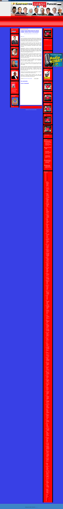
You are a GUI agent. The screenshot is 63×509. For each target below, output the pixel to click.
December (47, 181)
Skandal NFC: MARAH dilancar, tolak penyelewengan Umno (47, 369)
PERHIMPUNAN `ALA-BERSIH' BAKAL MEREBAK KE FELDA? (47, 406)
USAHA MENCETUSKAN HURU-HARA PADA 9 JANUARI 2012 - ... (47, 226)
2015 (46, 176)
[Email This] (34, 78)
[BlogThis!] (35, 78)
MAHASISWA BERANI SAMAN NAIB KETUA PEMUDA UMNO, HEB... (47, 270)
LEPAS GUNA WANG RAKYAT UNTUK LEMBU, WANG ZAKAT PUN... (47, 287)
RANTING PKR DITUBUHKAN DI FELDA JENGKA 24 (47, 345)
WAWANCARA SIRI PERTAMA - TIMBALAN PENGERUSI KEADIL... (47, 293)
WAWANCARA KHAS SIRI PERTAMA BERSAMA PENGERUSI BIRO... (47, 255)
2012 (46, 179)
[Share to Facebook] (37, 78)
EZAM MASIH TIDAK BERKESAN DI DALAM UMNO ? (47, 250)
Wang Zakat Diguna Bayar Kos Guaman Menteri (31, 33)
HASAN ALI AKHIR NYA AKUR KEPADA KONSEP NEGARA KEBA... (47, 264)
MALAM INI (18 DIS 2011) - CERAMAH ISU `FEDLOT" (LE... (47, 339)
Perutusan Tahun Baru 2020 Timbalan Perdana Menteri (48, 157)
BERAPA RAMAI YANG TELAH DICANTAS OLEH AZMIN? (47, 221)
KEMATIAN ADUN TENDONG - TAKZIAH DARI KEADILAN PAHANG (47, 259)
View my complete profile (15, 92)
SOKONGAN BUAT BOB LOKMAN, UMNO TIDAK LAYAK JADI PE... (47, 205)
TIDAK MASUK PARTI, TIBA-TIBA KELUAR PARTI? (47, 231)
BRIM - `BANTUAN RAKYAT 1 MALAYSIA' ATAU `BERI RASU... (47, 373)
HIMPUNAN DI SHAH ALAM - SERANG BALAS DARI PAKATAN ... (47, 468)
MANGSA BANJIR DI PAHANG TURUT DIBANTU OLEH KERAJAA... (47, 200)
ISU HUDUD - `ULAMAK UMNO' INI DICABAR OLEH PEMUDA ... (47, 455)
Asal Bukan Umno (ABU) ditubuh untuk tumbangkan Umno (47, 425)
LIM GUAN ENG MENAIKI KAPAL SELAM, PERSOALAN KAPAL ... (47, 411)
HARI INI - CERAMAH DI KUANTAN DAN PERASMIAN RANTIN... (47, 354)
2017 (46, 174)
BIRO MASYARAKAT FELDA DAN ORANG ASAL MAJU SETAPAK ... (47, 235)
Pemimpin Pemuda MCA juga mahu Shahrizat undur (47, 389)
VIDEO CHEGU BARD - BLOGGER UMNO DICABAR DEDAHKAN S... (47, 434)
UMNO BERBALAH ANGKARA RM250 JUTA (47, 321)
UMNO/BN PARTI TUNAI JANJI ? (47, 464)
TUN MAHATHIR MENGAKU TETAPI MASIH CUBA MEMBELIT (47, 302)
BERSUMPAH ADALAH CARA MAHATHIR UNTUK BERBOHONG (47, 334)
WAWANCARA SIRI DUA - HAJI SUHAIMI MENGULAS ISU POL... (47, 241)
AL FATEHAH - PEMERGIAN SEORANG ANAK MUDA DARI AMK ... (47, 190)
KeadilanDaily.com (47, 155)
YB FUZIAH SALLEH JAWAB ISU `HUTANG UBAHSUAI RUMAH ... (47, 216)
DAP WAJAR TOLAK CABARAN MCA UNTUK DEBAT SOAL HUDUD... (47, 439)
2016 (46, 175)
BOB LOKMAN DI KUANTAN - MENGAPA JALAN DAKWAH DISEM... (47, 246)
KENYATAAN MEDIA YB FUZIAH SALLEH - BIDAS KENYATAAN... (47, 184)
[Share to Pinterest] (37, 78)
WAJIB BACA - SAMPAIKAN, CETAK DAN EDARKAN (47, 402)
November (47, 494)
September (47, 496)
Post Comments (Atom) (33, 109)
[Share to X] (36, 78)
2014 (46, 177)
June (46, 499)
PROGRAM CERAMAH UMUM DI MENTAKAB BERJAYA (47, 447)
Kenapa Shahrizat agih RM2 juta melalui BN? (47, 421)
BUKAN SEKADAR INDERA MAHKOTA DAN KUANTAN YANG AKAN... (47, 416)
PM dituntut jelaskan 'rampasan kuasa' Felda (47, 377)
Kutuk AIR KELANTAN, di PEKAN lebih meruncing (47, 274)
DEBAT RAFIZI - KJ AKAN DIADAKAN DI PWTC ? (47, 429)
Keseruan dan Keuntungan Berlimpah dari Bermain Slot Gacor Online (48, 153)
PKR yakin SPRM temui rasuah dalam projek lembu (47, 297)
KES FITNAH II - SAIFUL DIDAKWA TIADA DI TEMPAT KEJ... (47, 393)
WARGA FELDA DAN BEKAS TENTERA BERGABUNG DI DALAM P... (47, 211)
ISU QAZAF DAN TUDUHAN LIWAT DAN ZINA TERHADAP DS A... (47, 317)
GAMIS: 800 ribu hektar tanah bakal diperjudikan (47, 330)
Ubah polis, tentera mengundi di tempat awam (47, 482)
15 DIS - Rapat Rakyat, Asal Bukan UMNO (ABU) (47, 384)
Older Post (39, 107)
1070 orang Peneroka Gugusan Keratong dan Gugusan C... (47, 460)
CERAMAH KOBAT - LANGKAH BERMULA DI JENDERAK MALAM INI (47, 195)
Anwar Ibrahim (47, 151)
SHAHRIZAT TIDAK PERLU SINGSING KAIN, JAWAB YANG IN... (47, 491)
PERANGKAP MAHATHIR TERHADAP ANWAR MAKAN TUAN (47, 307)
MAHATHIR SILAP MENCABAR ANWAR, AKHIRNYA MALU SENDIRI (47, 326)
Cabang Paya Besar (48, 160)
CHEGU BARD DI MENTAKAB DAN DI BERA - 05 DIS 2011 (47, 473)
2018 (46, 173)
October (47, 495)
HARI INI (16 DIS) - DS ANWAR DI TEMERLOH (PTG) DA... (47, 364)
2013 (46, 178)
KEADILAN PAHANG (19, 3)
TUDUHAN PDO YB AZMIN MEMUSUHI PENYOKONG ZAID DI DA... (47, 359)
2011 (46, 180)
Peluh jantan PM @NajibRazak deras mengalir (47, 451)
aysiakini (23, 36)
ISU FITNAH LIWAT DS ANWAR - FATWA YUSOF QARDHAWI (48, 167)
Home (31, 107)
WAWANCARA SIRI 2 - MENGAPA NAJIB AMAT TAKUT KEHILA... (47, 282)
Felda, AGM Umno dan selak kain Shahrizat (47, 444)
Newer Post (23, 107)
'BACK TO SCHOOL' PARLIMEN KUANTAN (47, 278)
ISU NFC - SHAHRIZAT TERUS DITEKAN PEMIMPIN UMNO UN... (47, 397)
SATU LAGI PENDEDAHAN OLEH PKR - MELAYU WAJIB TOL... (47, 312)
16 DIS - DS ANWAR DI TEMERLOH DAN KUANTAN (47, 380)
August (47, 497)
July (46, 498)
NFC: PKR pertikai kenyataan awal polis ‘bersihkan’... (47, 486)
